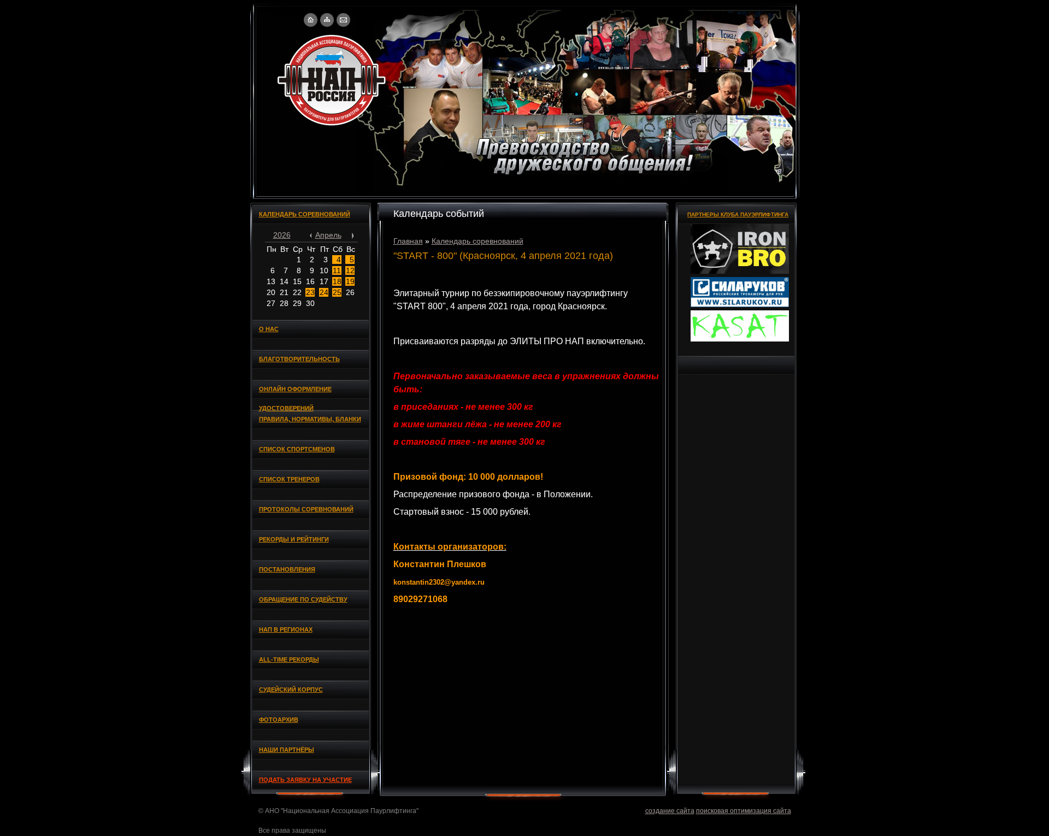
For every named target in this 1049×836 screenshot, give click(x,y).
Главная (408, 241)
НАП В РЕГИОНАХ (286, 629)
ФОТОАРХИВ (278, 719)
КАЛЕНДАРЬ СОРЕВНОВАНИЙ (304, 214)
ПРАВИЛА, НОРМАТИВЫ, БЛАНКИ (310, 419)
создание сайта (669, 811)
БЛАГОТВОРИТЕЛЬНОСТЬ (299, 359)
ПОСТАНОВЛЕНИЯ (287, 569)
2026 (282, 235)
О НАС (269, 329)
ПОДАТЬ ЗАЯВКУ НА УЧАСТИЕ (305, 779)
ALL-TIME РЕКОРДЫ (289, 659)
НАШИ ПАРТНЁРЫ (286, 749)
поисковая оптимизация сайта (743, 811)
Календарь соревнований (477, 241)
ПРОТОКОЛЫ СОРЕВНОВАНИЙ (306, 509)
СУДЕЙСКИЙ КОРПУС (291, 689)
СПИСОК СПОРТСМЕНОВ (297, 449)
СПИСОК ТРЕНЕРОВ (289, 479)
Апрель (328, 235)
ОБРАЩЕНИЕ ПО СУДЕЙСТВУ (303, 599)
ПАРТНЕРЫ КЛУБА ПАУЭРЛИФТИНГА (737, 214)
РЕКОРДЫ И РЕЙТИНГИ (294, 539)
